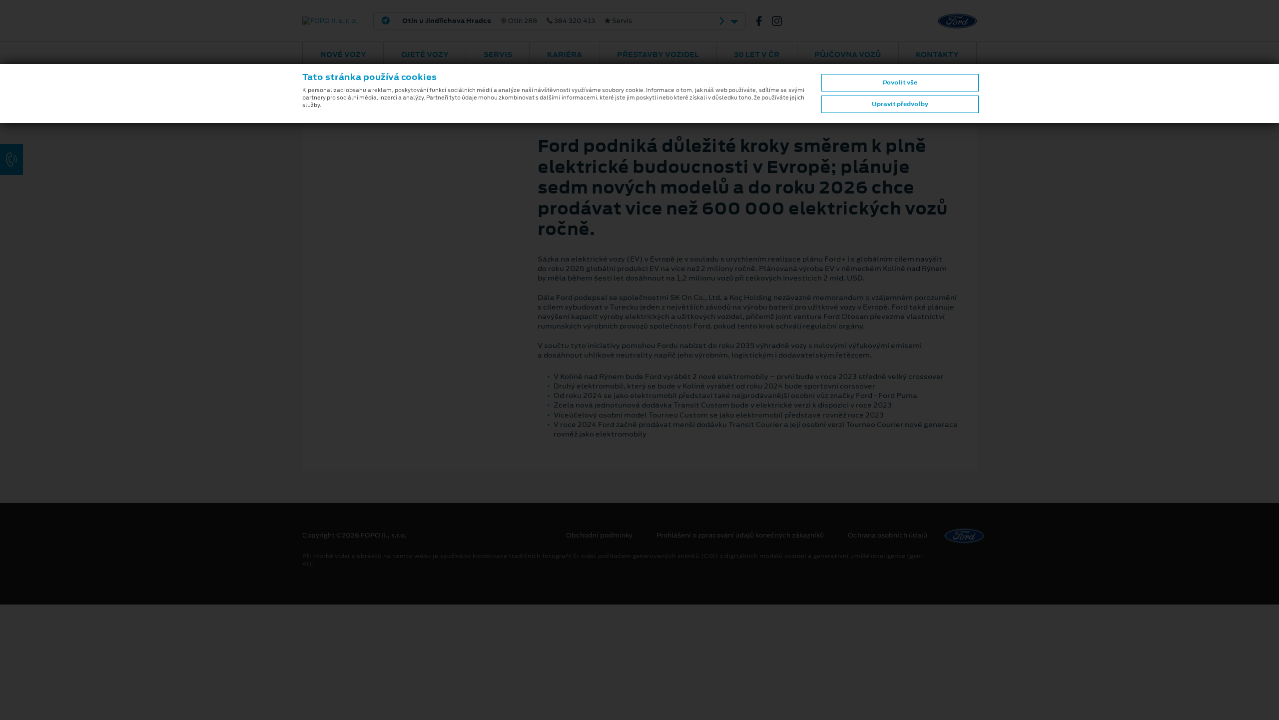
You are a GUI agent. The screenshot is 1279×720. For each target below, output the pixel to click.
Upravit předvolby (900, 104)
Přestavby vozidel (658, 55)
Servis (498, 55)
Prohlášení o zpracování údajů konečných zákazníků (740, 535)
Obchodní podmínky (599, 535)
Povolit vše (900, 82)
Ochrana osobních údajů (887, 535)
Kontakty (937, 55)
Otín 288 (517, 21)
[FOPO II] (763, 21)
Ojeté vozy (425, 55)
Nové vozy (343, 55)
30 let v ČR (756, 55)
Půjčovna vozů (847, 55)
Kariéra (564, 55)
